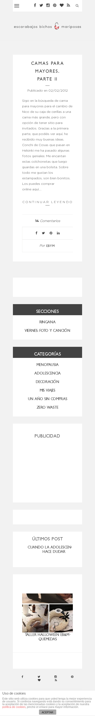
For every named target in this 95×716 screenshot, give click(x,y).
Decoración (47, 382)
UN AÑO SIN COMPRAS (47, 399)
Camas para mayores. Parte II (47, 71)
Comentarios (47, 221)
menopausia (47, 364)
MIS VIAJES (47, 390)
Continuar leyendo (47, 202)
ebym (50, 246)
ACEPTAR (47, 712)
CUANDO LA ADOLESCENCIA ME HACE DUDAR (55, 549)
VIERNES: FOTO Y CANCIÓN (47, 330)
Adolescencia (47, 373)
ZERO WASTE (48, 407)
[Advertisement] (47, 468)
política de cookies (14, 707)
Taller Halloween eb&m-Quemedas (48, 636)
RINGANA (47, 322)
